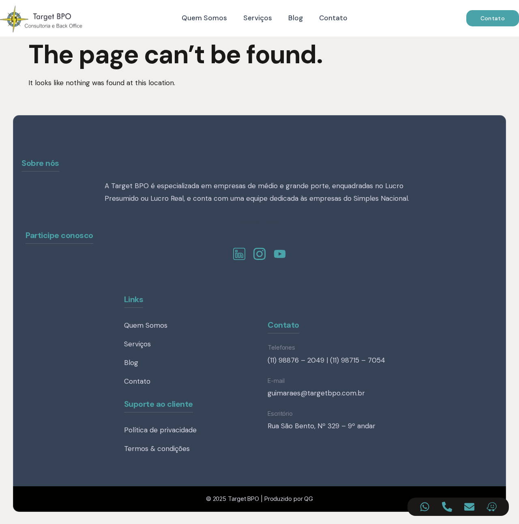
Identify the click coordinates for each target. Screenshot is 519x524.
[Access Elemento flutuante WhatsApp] (425, 507)
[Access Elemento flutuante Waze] (491, 507)
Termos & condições (157, 448)
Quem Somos (204, 17)
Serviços (257, 17)
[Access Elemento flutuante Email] (469, 507)
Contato (333, 17)
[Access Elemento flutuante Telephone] (447, 507)
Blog (295, 17)
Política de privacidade (160, 429)
